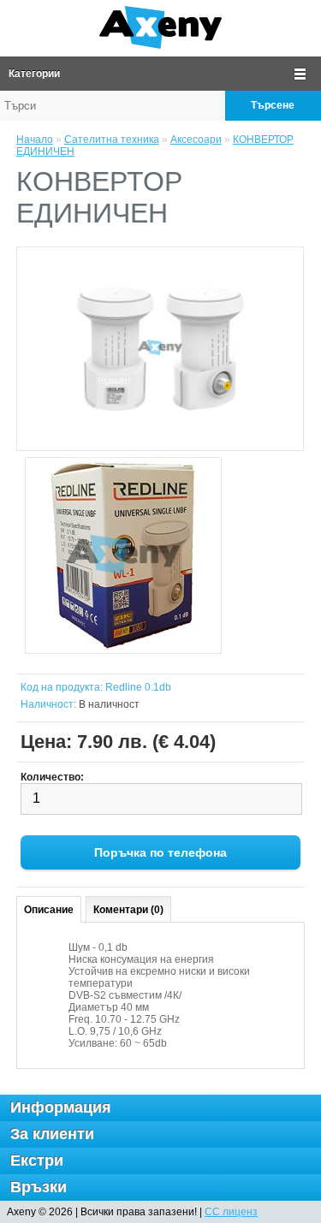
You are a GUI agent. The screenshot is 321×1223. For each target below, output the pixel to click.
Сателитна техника (111, 139)
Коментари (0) (128, 910)
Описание (49, 910)
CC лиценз (231, 1212)
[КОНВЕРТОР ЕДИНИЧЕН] (123, 556)
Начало (34, 139)
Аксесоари (196, 139)
